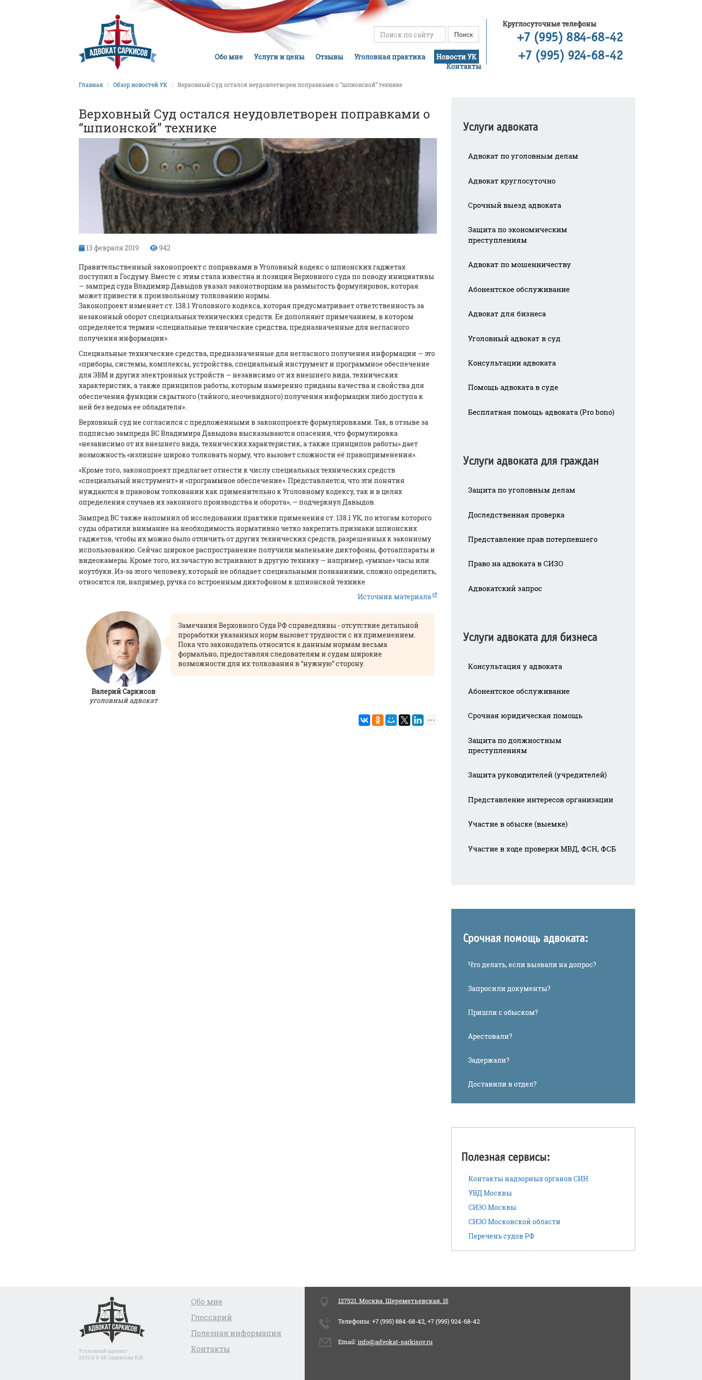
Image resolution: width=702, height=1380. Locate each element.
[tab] (543, 120)
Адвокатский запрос (505, 588)
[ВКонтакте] (364, 720)
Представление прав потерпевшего (532, 539)
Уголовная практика (389, 56)
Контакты (464, 66)
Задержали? (489, 1060)
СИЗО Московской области (514, 1221)
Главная (91, 84)
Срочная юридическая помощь (525, 715)
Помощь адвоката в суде (513, 387)
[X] (404, 720)
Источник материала (395, 596)
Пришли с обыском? (503, 1012)
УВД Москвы (490, 1192)
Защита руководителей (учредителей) (537, 774)
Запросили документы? (509, 988)
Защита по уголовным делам (521, 490)
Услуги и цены (279, 56)
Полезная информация (236, 1333)
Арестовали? (490, 1036)
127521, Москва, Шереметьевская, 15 (393, 1300)
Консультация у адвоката (515, 666)
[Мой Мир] (391, 720)
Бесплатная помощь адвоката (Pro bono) (541, 412)
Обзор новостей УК (140, 84)
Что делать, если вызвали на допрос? (532, 964)
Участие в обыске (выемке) (518, 824)
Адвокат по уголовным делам (523, 156)
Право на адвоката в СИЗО (516, 563)
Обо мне (229, 56)
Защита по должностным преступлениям (515, 745)
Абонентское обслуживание (519, 289)
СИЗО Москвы (492, 1207)
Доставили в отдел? (502, 1084)
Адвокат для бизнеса (507, 313)
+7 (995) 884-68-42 (570, 38)
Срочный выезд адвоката (514, 205)
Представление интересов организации (540, 799)
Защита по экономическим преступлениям (517, 234)
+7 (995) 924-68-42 (571, 56)
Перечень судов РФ (501, 1235)
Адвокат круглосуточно (511, 180)
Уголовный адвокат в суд (514, 338)
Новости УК (456, 56)
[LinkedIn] (418, 720)
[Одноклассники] (377, 720)
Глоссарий (211, 1317)
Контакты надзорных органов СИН (528, 1178)
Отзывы (329, 56)
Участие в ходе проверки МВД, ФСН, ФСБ (542, 848)
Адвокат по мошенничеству (519, 264)
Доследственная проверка (516, 514)
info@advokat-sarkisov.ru (395, 1341)
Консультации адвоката (512, 362)
